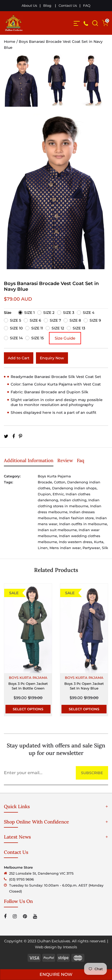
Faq (80, 460)
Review (65, 460)
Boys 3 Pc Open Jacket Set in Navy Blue (84, 685)
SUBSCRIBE (92, 773)
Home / (11, 41)
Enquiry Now (52, 358)
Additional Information (28, 460)
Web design (46, 947)
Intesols (70, 947)
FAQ (86, 5)
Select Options (28, 709)
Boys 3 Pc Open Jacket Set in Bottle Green (28, 685)
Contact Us (68, 5)
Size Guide (65, 338)
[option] (21, 84)
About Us (29, 5)
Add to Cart (18, 358)
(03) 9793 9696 (21, 879)
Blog (47, 5)
